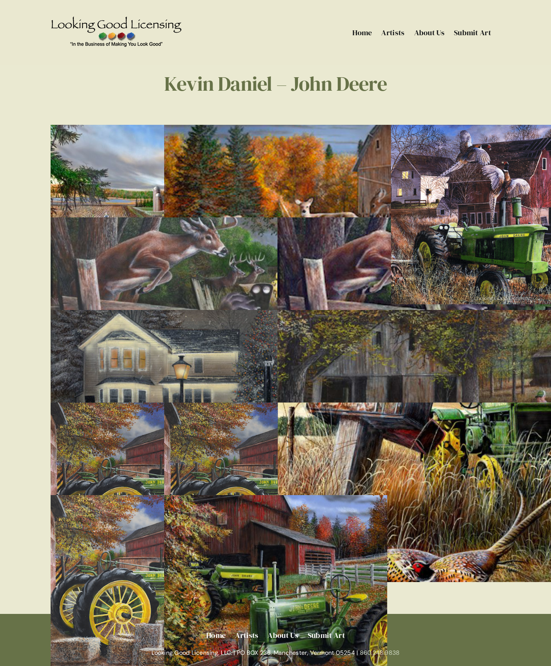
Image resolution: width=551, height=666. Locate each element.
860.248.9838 (380, 653)
